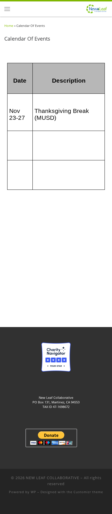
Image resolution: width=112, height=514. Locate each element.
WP (33, 492)
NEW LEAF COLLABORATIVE (52, 477)
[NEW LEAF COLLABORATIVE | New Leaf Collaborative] (97, 8)
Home (8, 25)
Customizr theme (88, 492)
